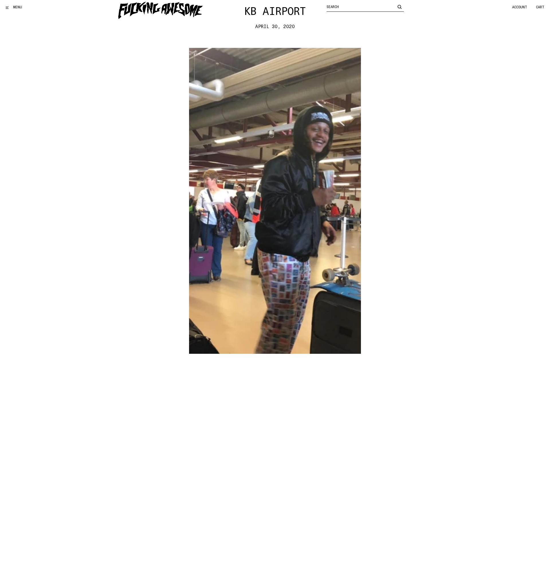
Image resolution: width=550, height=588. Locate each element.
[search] (399, 7)
